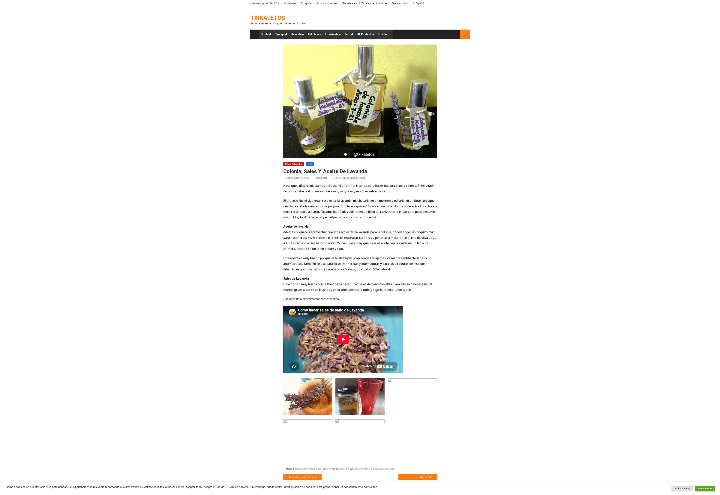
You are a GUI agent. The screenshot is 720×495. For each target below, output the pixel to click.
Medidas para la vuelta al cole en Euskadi (305, 477)
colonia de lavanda (305, 468)
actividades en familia (383, 468)
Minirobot (425, 477)
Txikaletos (267, 17)
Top (310, 164)
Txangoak (281, 34)
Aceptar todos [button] (705, 488)
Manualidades (349, 3)
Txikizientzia (333, 34)
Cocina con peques (327, 3)
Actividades (290, 3)
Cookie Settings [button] (682, 488)
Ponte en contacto (401, 3)
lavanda (340, 468)
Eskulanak (314, 34)
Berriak (349, 34)
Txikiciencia (368, 3)
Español (420, 3)
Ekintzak (266, 34)
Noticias (383, 3)
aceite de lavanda (325, 468)
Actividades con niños (358, 468)
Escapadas (307, 3)
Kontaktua (367, 34)
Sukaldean (297, 34)
